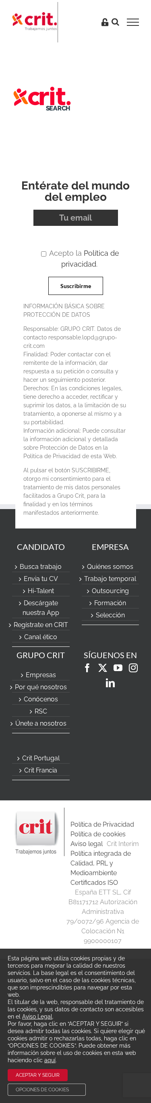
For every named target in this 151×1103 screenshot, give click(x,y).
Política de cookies (98, 834)
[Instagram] (133, 667)
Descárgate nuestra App (41, 608)
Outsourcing (110, 591)
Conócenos (41, 699)
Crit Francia (40, 770)
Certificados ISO (94, 882)
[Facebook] (87, 667)
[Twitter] (102, 667)
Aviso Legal (37, 1016)
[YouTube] (118, 667)
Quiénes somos (110, 566)
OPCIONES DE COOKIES (42, 1089)
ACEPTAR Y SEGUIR (38, 1075)
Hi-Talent (41, 591)
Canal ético (40, 637)
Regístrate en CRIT (41, 625)
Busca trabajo (41, 566)
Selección (110, 615)
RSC (41, 711)
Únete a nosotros (40, 723)
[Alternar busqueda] (115, 22)
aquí (50, 1060)
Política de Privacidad (102, 824)
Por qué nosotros (41, 687)
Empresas (41, 675)
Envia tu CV (41, 579)
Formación (110, 603)
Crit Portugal (41, 758)
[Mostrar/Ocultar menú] (135, 22)
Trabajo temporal (110, 579)
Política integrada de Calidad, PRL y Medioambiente (100, 863)
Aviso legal (86, 844)
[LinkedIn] (110, 682)
